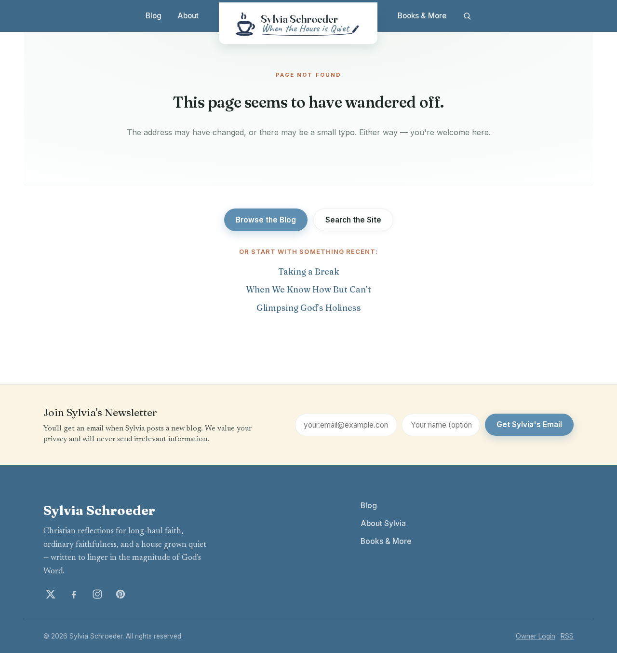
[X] (50, 594)
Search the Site (353, 219)
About (188, 15)
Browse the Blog (266, 219)
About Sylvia (383, 523)
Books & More (422, 15)
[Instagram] (97, 594)
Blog (153, 15)
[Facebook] (74, 594)
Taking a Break (308, 271)
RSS (567, 636)
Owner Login (535, 636)
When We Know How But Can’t (308, 289)
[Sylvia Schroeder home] (298, 23)
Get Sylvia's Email (529, 424)
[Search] (467, 16)
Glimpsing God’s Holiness (308, 308)
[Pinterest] (120, 594)
